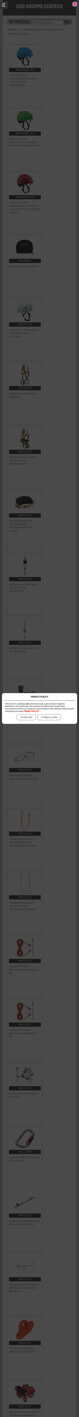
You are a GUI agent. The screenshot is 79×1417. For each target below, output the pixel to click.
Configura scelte (49, 717)
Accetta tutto (26, 717)
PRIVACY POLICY (31, 711)
